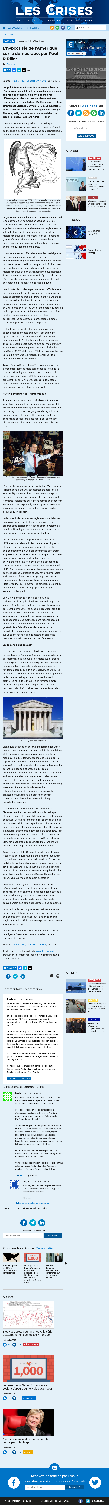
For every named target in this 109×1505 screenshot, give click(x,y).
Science (92, 178)
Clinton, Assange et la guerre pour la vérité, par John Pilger (25, 1441)
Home (5, 34)
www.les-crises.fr (45, 951)
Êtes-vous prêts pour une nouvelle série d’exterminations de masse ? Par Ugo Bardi (27, 1333)
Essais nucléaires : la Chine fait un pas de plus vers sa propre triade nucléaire (97, 988)
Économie (93, 1000)
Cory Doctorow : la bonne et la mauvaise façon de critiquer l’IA (96, 185)
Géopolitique (31, 1344)
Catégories (32, 28)
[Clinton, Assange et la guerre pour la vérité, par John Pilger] (28, 1422)
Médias (27, 1452)
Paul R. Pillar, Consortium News (29, 80)
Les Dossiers (15, 28)
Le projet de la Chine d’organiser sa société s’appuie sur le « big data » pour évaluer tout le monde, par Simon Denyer (28, 1387)
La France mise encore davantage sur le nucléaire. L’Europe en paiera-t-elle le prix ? (97, 165)
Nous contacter (12, 1501)
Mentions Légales (48, 1501)
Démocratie (15, 34)
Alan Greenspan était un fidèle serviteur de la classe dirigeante (97, 204)
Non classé (94, 1020)
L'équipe (27, 1501)
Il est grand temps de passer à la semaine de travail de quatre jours (97, 1007)
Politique (93, 198)
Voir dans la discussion (19, 1078)
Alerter (33, 1175)
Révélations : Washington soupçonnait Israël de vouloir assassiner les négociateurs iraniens (97, 1027)
